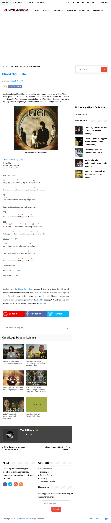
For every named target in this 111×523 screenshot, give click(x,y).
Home (5, 66)
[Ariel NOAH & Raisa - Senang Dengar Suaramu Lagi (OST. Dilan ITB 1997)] (36, 378)
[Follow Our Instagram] (88, 2)
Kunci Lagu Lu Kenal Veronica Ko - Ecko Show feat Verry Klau (35, 363)
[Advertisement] (55, 40)
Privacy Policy (46, 475)
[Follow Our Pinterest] (93, 2)
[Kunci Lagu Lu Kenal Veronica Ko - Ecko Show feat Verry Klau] (36, 351)
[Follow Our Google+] (78, 2)
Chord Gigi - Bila (25, 289)
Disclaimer (44, 472)
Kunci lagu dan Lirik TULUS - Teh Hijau (33, 415)
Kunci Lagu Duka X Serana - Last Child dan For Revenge (96, 130)
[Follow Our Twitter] (73, 2)
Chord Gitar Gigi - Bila (13, 160)
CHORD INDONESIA (17, 66)
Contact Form (46, 469)
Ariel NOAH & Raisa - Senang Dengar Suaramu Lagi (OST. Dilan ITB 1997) (35, 390)
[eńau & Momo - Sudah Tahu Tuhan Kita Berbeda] (13, 351)
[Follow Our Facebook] (68, 2)
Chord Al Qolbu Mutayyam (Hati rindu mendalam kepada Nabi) (96, 142)
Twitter (58, 313)
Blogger (105, 519)
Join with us (103, 2)
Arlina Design (95, 519)
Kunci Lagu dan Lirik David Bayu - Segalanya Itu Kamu (13, 389)
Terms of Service (47, 482)
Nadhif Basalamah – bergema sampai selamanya (10, 416)
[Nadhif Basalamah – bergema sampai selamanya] (13, 404)
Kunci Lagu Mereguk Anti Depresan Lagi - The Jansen (95, 174)
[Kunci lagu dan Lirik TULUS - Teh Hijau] (36, 404)
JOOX (30, 300)
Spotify (40, 300)
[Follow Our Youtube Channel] (83, 2)
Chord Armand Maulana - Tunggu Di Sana (15, 448)
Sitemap (44, 478)
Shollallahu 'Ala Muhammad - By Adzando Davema (96, 163)
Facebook (36, 313)
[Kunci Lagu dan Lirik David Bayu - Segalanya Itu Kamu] (13, 378)
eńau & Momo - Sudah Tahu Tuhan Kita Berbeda (12, 362)
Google (13, 313)
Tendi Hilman (27, 430)
